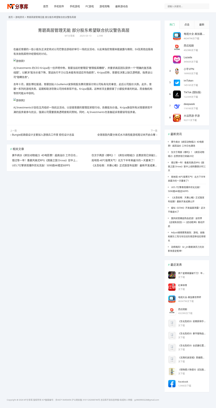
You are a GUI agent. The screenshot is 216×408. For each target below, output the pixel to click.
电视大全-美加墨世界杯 (197, 34)
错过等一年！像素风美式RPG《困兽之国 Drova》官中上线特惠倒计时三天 (187, 166)
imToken (188, 80)
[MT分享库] (18, 8)
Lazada (188, 57)
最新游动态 (121, 6)
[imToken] (177, 83)
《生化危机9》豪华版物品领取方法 (192, 333)
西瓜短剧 (189, 45)
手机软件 (59, 6)
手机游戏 (75, 6)
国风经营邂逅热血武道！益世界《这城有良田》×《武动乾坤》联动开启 (186, 222)
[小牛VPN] (177, 71)
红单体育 (182, 285)
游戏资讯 (19, 17)
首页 (45, 6)
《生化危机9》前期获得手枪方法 (192, 321)
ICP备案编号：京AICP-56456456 (56, 400)
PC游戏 (90, 6)
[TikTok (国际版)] (177, 94)
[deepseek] (177, 106)
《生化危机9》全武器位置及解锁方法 (192, 345)
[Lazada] (177, 59)
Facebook (183, 381)
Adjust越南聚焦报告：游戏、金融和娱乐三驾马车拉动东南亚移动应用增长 (187, 236)
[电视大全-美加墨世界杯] (177, 36)
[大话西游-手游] (177, 118)
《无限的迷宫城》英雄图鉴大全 (192, 357)
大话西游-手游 (192, 115)
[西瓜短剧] (177, 48)
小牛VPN (189, 69)
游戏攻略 (104, 6)
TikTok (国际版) (192, 92)
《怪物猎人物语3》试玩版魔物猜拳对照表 (192, 369)
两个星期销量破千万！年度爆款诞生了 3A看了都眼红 (192, 273)
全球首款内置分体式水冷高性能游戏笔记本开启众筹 (126, 134)
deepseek (189, 104)
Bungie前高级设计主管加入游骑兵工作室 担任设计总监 (43, 134)
